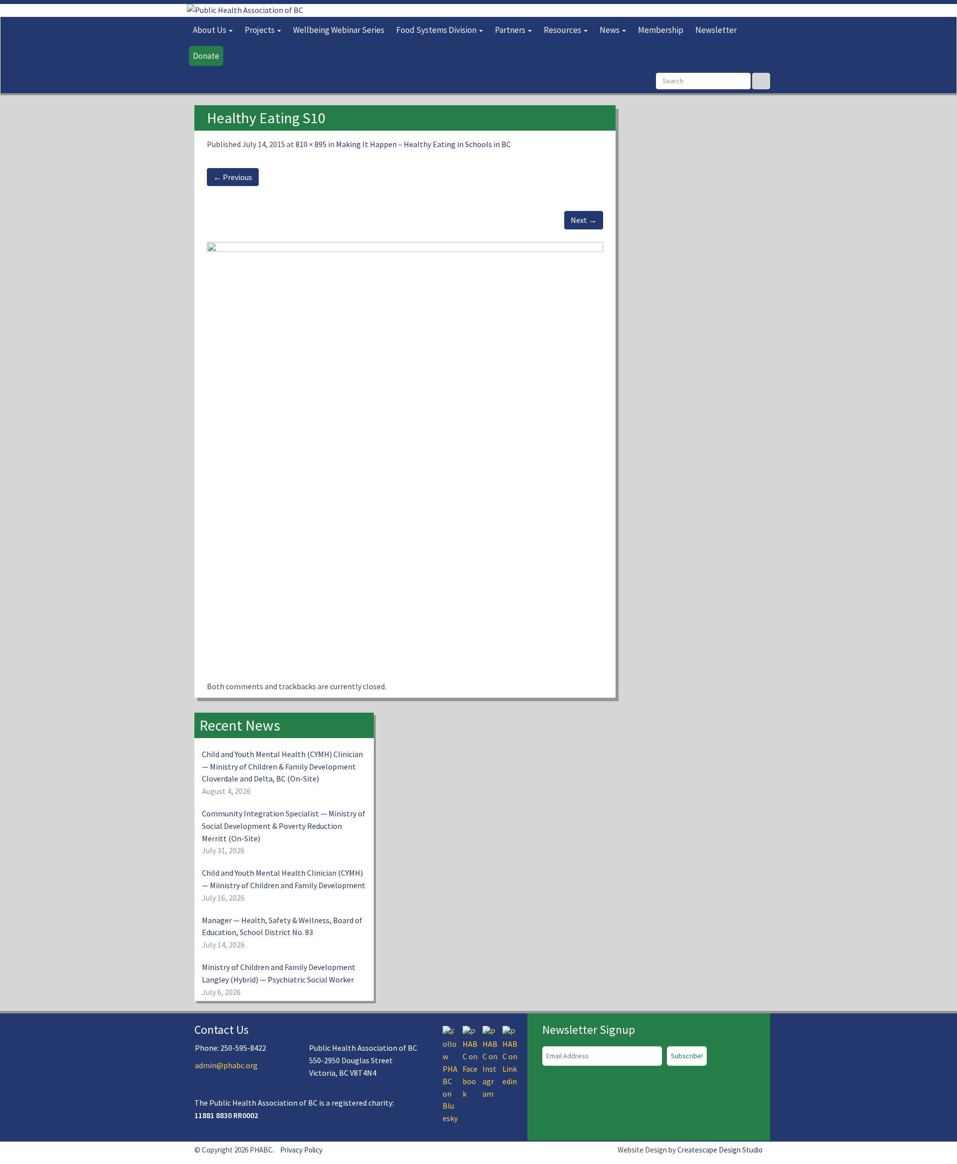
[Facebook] (470, 1062)
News (610, 29)
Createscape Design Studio (720, 1150)
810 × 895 (311, 144)
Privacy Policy (301, 1150)
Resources (563, 29)
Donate (206, 55)
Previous (232, 177)
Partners (511, 29)
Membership (660, 29)
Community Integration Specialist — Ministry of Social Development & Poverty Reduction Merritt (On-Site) (283, 825)
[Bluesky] (450, 1074)
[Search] (761, 81)
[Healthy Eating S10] (405, 460)
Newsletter (716, 29)
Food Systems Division (437, 29)
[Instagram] (489, 1062)
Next (584, 220)
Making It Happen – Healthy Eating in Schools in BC (423, 144)
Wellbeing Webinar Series (338, 29)
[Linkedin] (509, 1055)
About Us (210, 29)
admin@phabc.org (226, 1065)
